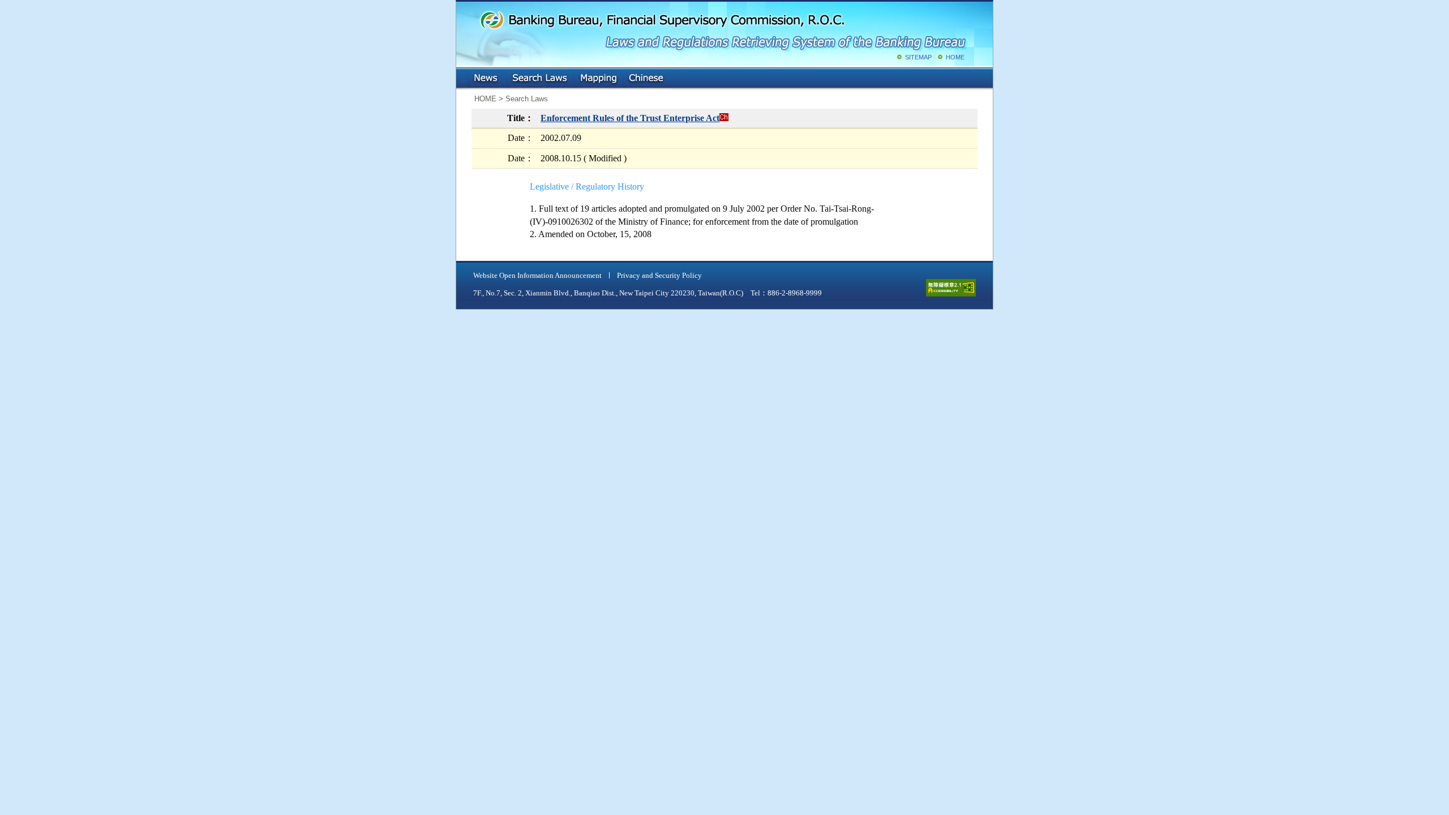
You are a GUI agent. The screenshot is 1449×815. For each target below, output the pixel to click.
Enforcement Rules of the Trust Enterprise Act (630, 118)
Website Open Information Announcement (537, 275)
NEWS (487, 78)
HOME (955, 57)
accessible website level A (951, 288)
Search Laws (540, 78)
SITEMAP (918, 57)
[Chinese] (723, 118)
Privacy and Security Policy (659, 275)
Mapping (598, 78)
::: (464, 76)
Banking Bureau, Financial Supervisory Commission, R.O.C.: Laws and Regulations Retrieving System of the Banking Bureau (722, 28)
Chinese (647, 78)
